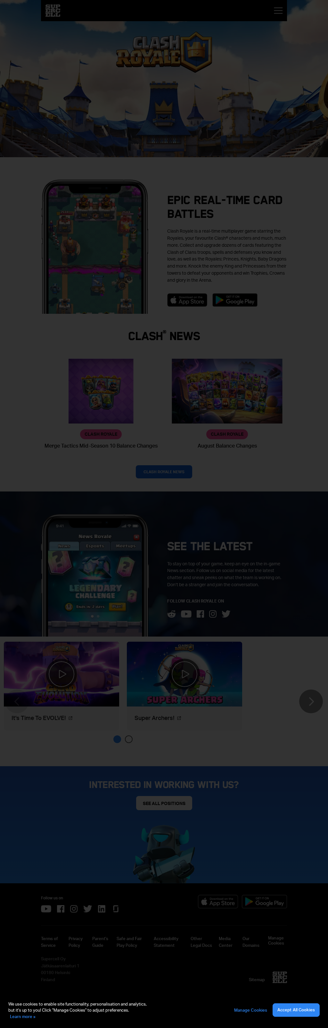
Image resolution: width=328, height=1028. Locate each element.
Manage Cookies (250, 1010)
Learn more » (23, 1016)
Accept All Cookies (296, 1009)
